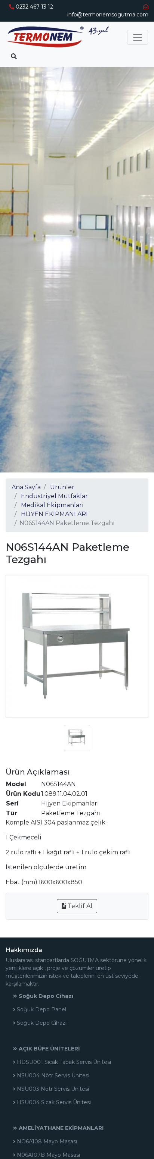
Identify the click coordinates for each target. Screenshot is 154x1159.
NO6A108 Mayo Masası (46, 1141)
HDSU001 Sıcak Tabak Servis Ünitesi (63, 1062)
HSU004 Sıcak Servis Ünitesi (53, 1102)
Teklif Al (79, 906)
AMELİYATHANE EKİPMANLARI (60, 1128)
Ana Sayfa (26, 487)
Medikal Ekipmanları (52, 505)
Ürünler (62, 487)
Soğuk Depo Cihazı (45, 996)
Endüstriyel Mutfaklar (54, 496)
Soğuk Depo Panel (40, 1009)
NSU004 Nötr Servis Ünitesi (52, 1075)
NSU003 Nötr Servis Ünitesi (52, 1089)
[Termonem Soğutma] (57, 37)
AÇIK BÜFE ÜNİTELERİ (48, 1048)
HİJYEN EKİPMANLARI (54, 514)
